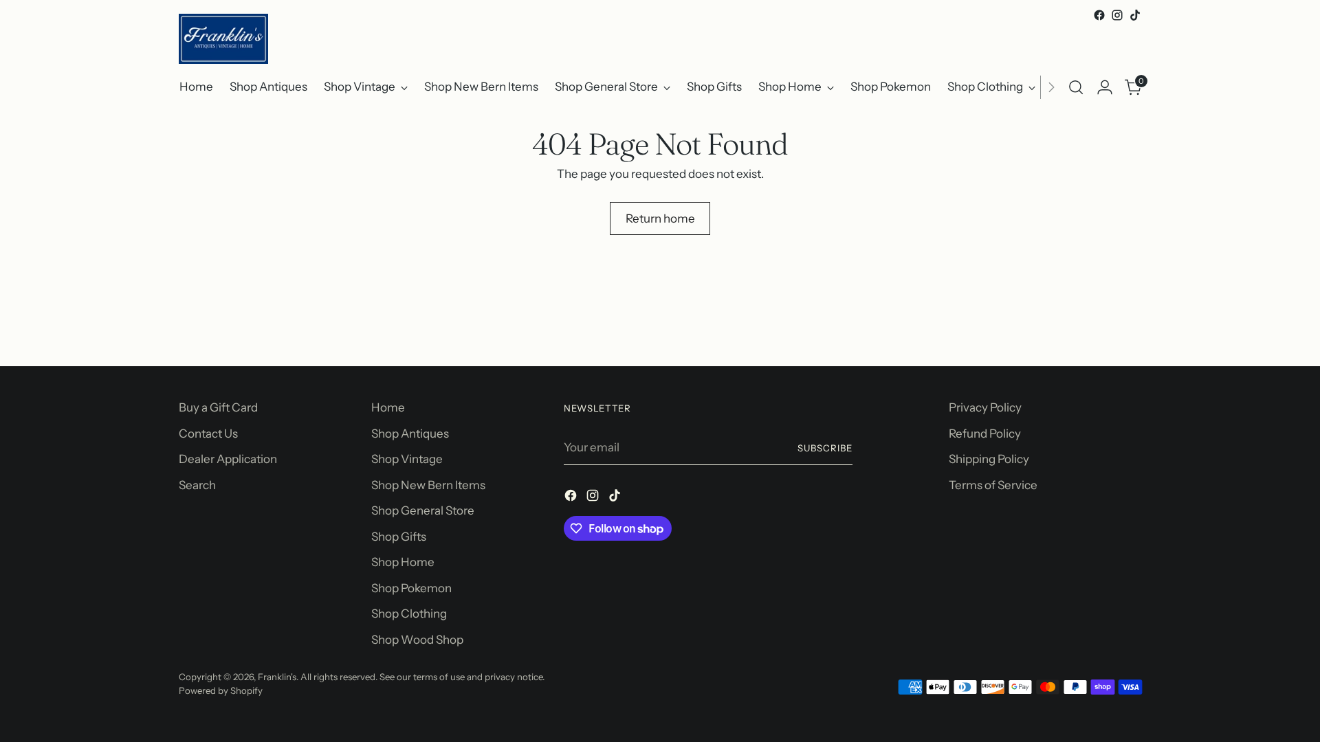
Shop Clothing (409, 613)
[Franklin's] (223, 39)
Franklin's (277, 676)
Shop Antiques (410, 433)
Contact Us (208, 433)
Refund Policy (985, 433)
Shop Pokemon (411, 588)
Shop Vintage (407, 459)
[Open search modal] (1076, 87)
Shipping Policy (989, 459)
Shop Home (402, 562)
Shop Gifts (398, 536)
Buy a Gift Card (218, 407)
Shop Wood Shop (417, 640)
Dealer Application (228, 459)
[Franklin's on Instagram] (1117, 15)
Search (197, 485)
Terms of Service (993, 485)
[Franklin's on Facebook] (1099, 15)
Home (388, 407)
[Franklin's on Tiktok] (1135, 15)
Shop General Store (422, 510)
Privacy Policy (985, 407)
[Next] (1051, 87)
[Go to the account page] (1105, 87)
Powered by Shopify (221, 690)
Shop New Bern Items (428, 485)
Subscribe (825, 447)
